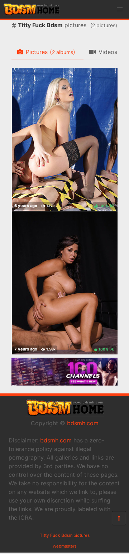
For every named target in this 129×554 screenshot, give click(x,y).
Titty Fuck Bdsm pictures (65, 535)
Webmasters (65, 546)
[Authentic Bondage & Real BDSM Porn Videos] (64, 383)
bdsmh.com (83, 423)
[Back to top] (119, 518)
